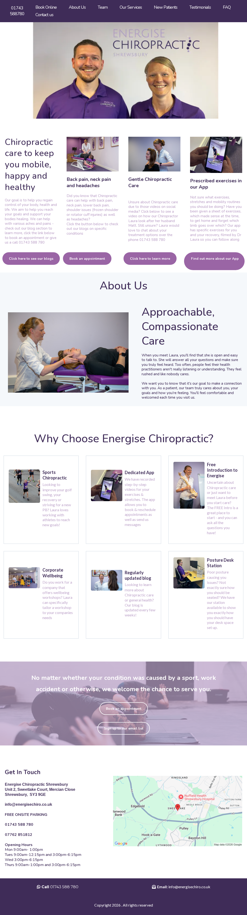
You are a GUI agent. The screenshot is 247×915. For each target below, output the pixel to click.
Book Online (46, 7)
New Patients (165, 7)
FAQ (227, 7)
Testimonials (200, 7)
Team (103, 7)
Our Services (131, 7)
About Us (77, 7)
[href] (177, 811)
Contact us (44, 15)
